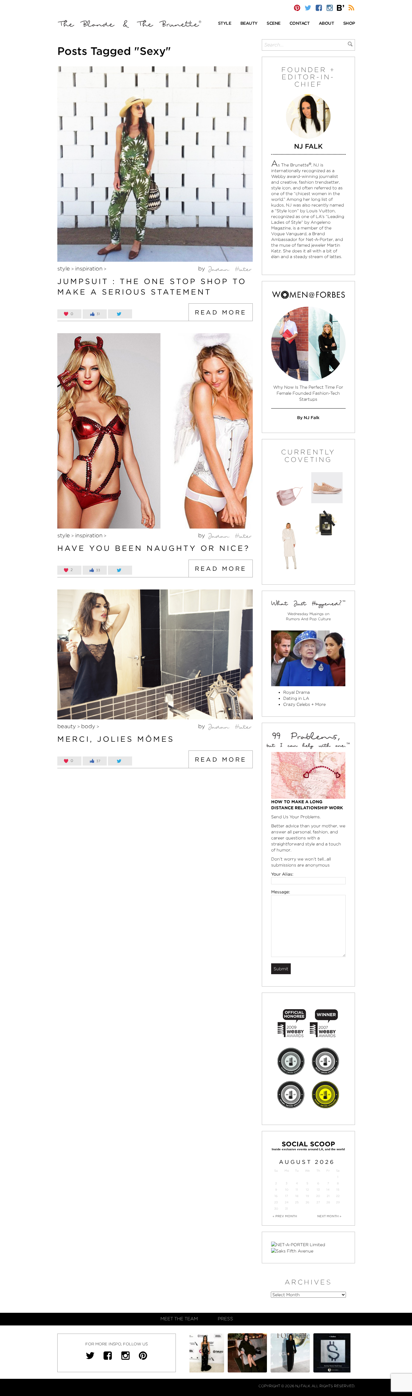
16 (275, 1196)
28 (328, 1202)
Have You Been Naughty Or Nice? (153, 548)
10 (286, 1190)
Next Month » (329, 1216)
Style (63, 268)
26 (307, 1202)
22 (338, 1196)
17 (286, 1196)
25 (297, 1202)
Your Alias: (282, 874)
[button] (224, 23)
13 (318, 1190)
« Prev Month (285, 1216)
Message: (280, 891)
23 (276, 1202)
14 (328, 1190)
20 (318, 1196)
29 (338, 1202)
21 (328, 1196)
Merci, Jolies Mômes (115, 739)
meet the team (179, 1319)
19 (307, 1196)
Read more (220, 312)
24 (287, 1202)
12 (307, 1190)
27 (318, 1202)
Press (225, 1319)
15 (337, 1190)
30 (276, 1209)
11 (297, 1190)
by (202, 268)
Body (88, 726)
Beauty (66, 726)
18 (296, 1196)
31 (286, 1209)
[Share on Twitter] (120, 313)
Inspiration (89, 268)
